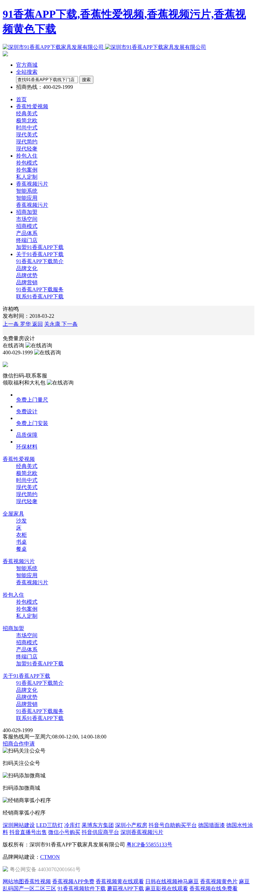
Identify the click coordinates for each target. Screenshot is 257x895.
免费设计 (26, 411)
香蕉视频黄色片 (219, 881)
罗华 (17, 324)
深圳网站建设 (19, 825)
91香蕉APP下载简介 (40, 261)
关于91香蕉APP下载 (26, 676)
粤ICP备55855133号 (149, 844)
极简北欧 (26, 120)
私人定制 (26, 177)
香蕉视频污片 (32, 205)
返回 (37, 324)
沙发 (21, 521)
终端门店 (26, 240)
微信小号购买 (64, 832)
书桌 (21, 542)
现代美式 (26, 134)
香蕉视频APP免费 (73, 881)
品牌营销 (26, 282)
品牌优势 (26, 275)
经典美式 (26, 113)
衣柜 (21, 535)
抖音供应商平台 (100, 832)
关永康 (61, 324)
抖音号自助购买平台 (173, 825)
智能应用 (26, 198)
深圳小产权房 (131, 825)
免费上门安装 (32, 423)
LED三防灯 (49, 825)
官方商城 (26, 65)
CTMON (50, 857)
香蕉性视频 (37, 881)
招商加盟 (13, 628)
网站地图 (13, 881)
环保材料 (26, 447)
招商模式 (26, 226)
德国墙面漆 (211, 825)
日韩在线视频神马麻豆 (172, 881)
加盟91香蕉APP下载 (40, 247)
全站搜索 (26, 72)
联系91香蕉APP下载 (40, 296)
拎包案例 (26, 170)
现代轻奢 (26, 149)
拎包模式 (26, 163)
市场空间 (26, 219)
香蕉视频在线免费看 (213, 888)
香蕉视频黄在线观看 (120, 881)
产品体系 (26, 233)
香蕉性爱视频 (19, 459)
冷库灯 (72, 825)
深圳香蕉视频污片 (141, 832)
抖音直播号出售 (28, 832)
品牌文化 (26, 268)
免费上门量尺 (32, 400)
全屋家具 (13, 514)
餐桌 (21, 549)
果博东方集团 (98, 825)
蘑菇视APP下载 (125, 888)
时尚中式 (26, 127)
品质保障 (26, 435)
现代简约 (26, 141)
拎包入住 (13, 595)
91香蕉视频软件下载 (82, 888)
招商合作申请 (19, 744)
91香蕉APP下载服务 (40, 289)
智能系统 (26, 191)
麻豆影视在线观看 (166, 888)
